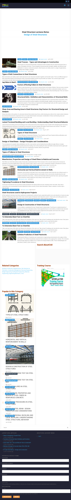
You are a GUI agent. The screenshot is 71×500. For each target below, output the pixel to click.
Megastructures (17, 268)
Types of (25, 59)
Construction (29, 200)
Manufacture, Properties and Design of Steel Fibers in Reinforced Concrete (30, 159)
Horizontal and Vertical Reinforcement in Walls (35, 170)
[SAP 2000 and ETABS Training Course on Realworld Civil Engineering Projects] (53, 277)
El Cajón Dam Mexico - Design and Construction (15, 449)
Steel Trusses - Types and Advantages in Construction (38, 62)
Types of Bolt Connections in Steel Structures (19, 74)
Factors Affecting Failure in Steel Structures (34, 85)
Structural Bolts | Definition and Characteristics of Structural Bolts (42, 97)
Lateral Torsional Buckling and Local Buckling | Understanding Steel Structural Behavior (35, 122)
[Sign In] (66, 1)
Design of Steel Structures (35, 35)
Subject (4, 468)
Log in (39, 436)
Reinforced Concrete (8, 156)
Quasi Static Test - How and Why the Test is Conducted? (17, 442)
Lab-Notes (13, 214)
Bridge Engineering (7, 271)
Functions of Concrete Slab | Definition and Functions (16, 439)
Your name (5, 457)
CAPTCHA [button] (5, 482)
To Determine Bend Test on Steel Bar (16, 217)
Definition (20, 94)
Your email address (7, 463)
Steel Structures (33, 59)
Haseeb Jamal (43, 59)
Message (4, 474)
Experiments (6, 214)
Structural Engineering (26, 270)
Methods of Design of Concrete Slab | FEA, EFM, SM (16, 446)
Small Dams (6, 189)
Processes (27, 231)
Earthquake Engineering (18, 271)
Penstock (20, 231)
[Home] (5, 5)
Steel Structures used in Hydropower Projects (19, 193)
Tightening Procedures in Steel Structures (18, 182)
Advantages (21, 200)
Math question (6, 486)
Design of (20, 138)
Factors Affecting (22, 82)
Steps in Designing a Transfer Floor (12, 435)
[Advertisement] (35, 20)
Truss (19, 59)
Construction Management (14, 270)
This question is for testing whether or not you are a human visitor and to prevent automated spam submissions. (29, 488)
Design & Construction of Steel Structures (33, 205)
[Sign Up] (68, 1)
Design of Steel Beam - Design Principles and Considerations (25, 141)
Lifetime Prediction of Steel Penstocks (32, 235)
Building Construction (7, 268)
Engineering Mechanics (32, 214)
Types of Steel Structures (27, 133)
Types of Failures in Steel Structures (16, 152)
